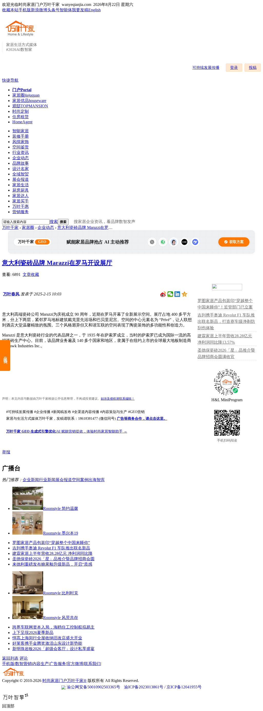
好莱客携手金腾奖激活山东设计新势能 (47, 643)
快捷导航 (10, 80)
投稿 (253, 68)
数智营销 (23, 663)
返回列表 (10, 658)
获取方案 (236, 242)
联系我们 (92, 663)
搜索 (54, 221)
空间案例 (80, 480)
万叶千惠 (20, 206)
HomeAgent (22, 122)
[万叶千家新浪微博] (163, 294)
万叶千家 (10, 227)
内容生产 (40, 663)
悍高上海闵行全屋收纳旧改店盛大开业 (47, 638)
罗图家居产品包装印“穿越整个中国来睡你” (51, 542)
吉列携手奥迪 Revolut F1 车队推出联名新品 (51, 548)
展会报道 (20, 179)
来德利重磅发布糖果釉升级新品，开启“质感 (52, 564)
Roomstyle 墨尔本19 (60, 533)
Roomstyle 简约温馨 (60, 508)
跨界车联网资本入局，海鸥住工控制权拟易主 (53, 627)
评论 (24, 658)
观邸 (30, 106)
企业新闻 (31, 480)
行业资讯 (20, 152)
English (94, 10)
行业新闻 (47, 480)
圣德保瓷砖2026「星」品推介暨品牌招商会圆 (53, 559)
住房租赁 (20, 117)
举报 (6, 452)
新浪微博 (39, 10)
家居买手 (20, 201)
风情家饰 (20, 141)
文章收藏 (31, 274)
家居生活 (20, 185)
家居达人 (20, 195)
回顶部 (8, 706)
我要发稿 (80, 10)
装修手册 (20, 136)
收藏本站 (10, 10)
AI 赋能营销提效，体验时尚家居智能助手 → (92, 431)
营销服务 (20, 212)
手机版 (24, 10)
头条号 (53, 10)
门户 (21, 90)
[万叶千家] (21, 36)
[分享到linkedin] (177, 294)
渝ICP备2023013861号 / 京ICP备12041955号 (163, 687)
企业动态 (20, 158)
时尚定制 (20, 111)
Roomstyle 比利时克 (60, 593)
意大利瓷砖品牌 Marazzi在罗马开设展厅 (86, 227)
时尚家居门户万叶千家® (64, 680)
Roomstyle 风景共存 (60, 617)
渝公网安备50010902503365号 (93, 687)
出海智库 (96, 480)
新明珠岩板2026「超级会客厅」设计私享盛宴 (53, 649)
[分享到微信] (170, 294)
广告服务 (58, 663)
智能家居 (20, 131)
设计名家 (20, 168)
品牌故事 (20, 163)
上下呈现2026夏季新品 (32, 632)
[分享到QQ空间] (184, 294)
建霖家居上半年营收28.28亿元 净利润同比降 (52, 553)
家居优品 (29, 100)
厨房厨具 (20, 190)
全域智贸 (20, 174)
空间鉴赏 (20, 147)
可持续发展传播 (205, 68)
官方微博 (75, 663)
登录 (234, 68)
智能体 (66, 10)
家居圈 (26, 95)
